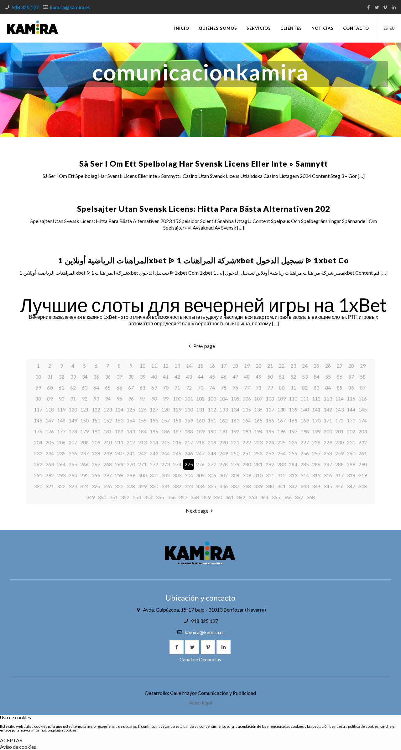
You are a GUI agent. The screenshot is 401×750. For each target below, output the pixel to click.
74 (212, 388)
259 (339, 453)
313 (293, 475)
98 (154, 398)
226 (293, 442)
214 (154, 442)
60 (50, 388)
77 (247, 388)
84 (328, 388)
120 (73, 409)
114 (339, 398)
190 (212, 431)
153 (119, 420)
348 (362, 486)
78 (258, 388)
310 (258, 475)
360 (218, 497)
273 (165, 464)
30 (38, 377)
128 (165, 409)
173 (351, 420)
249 (223, 453)
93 (96, 398)
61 (61, 388)
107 (258, 398)
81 (293, 388)
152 (107, 420)
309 (246, 475)
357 (183, 497)
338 (246, 486)
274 (177, 464)
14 (189, 366)
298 (119, 475)
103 (212, 398)
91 (73, 398)
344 (316, 486)
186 (165, 431)
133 (223, 409)
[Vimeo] (385, 7)
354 (148, 497)
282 (270, 464)
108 (270, 398)
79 (270, 388)
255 (293, 453)
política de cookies (363, 726)
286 (316, 464)
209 (96, 442)
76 (235, 388)
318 (351, 475)
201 (339, 431)
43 (189, 377)
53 (305, 377)
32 (61, 377)
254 (281, 453)
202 (351, 431)
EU (392, 28)
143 (339, 409)
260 (351, 453)
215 (165, 442)
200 (328, 431)
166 (270, 420)
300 (142, 475)
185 (154, 431)
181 (107, 431)
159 (189, 420)
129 (177, 409)
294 (73, 475)
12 (166, 366)
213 (142, 442)
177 (61, 431)
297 (107, 475)
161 (212, 420)
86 (351, 388)
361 (229, 497)
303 (177, 475)
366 (287, 497)
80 (281, 388)
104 (223, 398)
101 (189, 398)
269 (119, 464)
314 (304, 475)
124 (119, 409)
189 (200, 431)
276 (200, 464)
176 (49, 431)
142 (328, 409)
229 (328, 442)
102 (200, 398)
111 (304, 398)
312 (281, 475)
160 (200, 420)
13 (177, 366)
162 (223, 420)
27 (339, 366)
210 (107, 442)
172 (339, 420)
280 (246, 464)
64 (96, 388)
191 (223, 431)
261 (362, 453)
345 (328, 486)
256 (304, 453)
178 (73, 431)
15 (200, 366)
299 (131, 475)
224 (270, 442)
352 (125, 497)
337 (235, 486)
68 (142, 388)
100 (177, 398)
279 (235, 464)
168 (293, 420)
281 (258, 464)
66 (119, 388)
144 (351, 409)
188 (189, 431)
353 (137, 497)
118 (49, 409)
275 (189, 464)
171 (328, 420)
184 (142, 431)
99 (166, 398)
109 (281, 398)
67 (131, 388)
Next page (197, 511)
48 (247, 377)
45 (212, 377)
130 (189, 409)
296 (96, 475)
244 (165, 453)
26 (328, 366)
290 (362, 464)
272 (154, 464)
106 (246, 398)
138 (281, 409)
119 (61, 409)
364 (264, 497)
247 (200, 453)
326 (107, 486)
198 (304, 431)
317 (339, 475)
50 (270, 377)
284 (293, 464)
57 (351, 377)
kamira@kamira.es (70, 7)
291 (38, 475)
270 (131, 464)
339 (258, 486)
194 (258, 431)
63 (84, 388)
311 (270, 475)
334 (200, 486)
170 (316, 420)
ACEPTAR (11, 740)
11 (154, 366)
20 (258, 366)
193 (246, 431)
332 (177, 486)
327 (119, 486)
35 (96, 377)
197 (293, 431)
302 (165, 475)
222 (246, 442)
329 (142, 486)
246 (189, 453)
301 (154, 475)
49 (258, 377)
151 (96, 420)
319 (362, 475)
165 (258, 420)
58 (363, 377)
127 (154, 409)
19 (247, 366)
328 (131, 486)
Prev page (204, 346)
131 (200, 409)
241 (131, 453)
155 (142, 420)
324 (84, 486)
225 (281, 442)
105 (235, 398)
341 (281, 486)
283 (281, 464)
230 (339, 442)
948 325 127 (25, 7)
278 (223, 464)
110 (293, 398)
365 (276, 497)
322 (61, 486)
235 (61, 453)
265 (73, 464)
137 (270, 409)
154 (131, 420)
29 (363, 366)
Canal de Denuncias (200, 659)
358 (194, 497)
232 (362, 442)
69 (154, 388)
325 (96, 486)
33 (73, 377)
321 (49, 486)
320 (38, 486)
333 (189, 486)
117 (38, 409)
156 (154, 420)
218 (200, 442)
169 (304, 420)
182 (119, 431)
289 (351, 464)
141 (316, 409)
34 (84, 377)
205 (49, 442)
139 (293, 409)
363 (252, 497)
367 (299, 497)
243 (154, 453)
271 (142, 464)
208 (84, 442)
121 (84, 409)
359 (206, 497)
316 (328, 475)
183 (131, 431)
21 (270, 366)
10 (142, 366)
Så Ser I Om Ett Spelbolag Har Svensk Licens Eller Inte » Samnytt (203, 163)
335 (212, 486)
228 (316, 442)
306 (212, 475)
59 (38, 388)
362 (241, 497)
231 (351, 442)
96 (131, 398)
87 (363, 388)
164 (246, 420)
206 (61, 442)
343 (304, 486)
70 (166, 388)
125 (131, 409)
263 (49, 464)
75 (224, 388)
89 (50, 398)
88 (38, 398)
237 (84, 453)
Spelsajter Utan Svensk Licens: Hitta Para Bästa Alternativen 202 (203, 208)
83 (316, 388)
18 (235, 366)
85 (339, 388)
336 (223, 486)
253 (270, 453)
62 (73, 388)
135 (246, 409)
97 (142, 398)
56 (339, 377)
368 (310, 497)
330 (154, 486)
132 (212, 409)
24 (305, 366)
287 (328, 464)
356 (171, 497)
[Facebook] (368, 7)
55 (328, 377)
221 (235, 442)
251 (246, 453)
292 (49, 475)
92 (84, 398)
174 (362, 420)
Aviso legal (200, 703)
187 (177, 431)
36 (108, 377)
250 (235, 453)
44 (200, 377)
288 (339, 464)
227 (304, 442)
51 (281, 377)
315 (316, 475)
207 (73, 442)
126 (142, 409)
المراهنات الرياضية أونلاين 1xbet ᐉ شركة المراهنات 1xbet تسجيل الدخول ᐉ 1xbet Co (203, 260)
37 (119, 377)
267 (96, 464)
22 (281, 366)
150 (84, 420)
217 (189, 442)
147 (49, 420)
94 (108, 398)
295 (84, 475)
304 (189, 475)
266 (84, 464)
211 (119, 442)
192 (235, 431)
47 (235, 377)
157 (165, 420)
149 (73, 420)
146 (38, 420)
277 (212, 464)
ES (385, 28)
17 (224, 366)
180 (96, 431)
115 (351, 398)
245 (177, 453)
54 (316, 377)
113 (328, 398)
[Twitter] (376, 7)
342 (293, 486)
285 (304, 464)
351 (113, 497)
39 (142, 377)
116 (362, 398)
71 (177, 388)
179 (84, 431)
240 (119, 453)
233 (38, 453)
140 (304, 409)
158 (177, 420)
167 (281, 420)
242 (142, 453)
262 (38, 464)
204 (38, 442)
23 (293, 366)
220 (223, 442)
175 (38, 431)
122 (96, 409)
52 (293, 377)
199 (316, 431)
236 (73, 453)
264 (61, 464)
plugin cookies (65, 730)
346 (339, 486)
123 (107, 409)
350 (102, 497)
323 (73, 486)
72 (189, 388)
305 (200, 475)
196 (281, 431)
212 (131, 442)
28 (351, 366)
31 (50, 377)
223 (258, 442)
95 (119, 398)
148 (61, 420)
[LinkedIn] (393, 7)
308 (235, 475)
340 (270, 486)
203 (362, 431)
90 (61, 398)
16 (212, 366)
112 (316, 398)
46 (224, 377)
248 (212, 453)
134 (235, 409)
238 (96, 453)
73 (200, 388)
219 (212, 442)
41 (166, 377)
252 (258, 453)
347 (351, 486)
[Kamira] (32, 28)
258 (328, 453)
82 (305, 388)
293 (61, 475)
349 (90, 497)
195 (270, 431)
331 (165, 486)
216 (177, 442)
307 (223, 475)
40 (154, 377)
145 (362, 409)
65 (108, 388)
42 (177, 377)
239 (107, 453)
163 (235, 420)
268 (107, 464)
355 (160, 497)
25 (316, 366)
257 (316, 453)
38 (131, 377)
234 (49, 453)
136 (258, 409)
